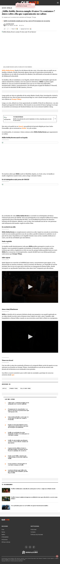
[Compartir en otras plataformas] (7, 28)
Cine (3, 529)
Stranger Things (13, 388)
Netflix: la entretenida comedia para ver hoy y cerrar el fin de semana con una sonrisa (27, 21)
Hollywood (4, 539)
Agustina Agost (10, 24)
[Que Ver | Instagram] (30, 547)
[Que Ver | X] (26, 547)
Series (3, 532)
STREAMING (5, 537)
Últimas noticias (6, 542)
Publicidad (33, 529)
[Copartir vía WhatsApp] (4, 28)
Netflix (4, 388)
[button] (58, 2)
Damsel (21, 126)
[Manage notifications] (57, 556)
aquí (12, 375)
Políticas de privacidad (37, 534)
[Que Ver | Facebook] (34, 547)
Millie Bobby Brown (25, 388)
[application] (30, 287)
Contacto (33, 532)
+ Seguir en (13, 28)
